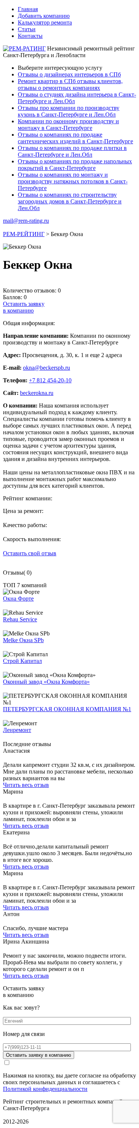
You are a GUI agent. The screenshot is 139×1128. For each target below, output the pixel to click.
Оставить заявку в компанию (38, 1055)
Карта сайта (18, 1115)
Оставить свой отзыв (29, 553)
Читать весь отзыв (26, 785)
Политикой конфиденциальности (45, 1089)
